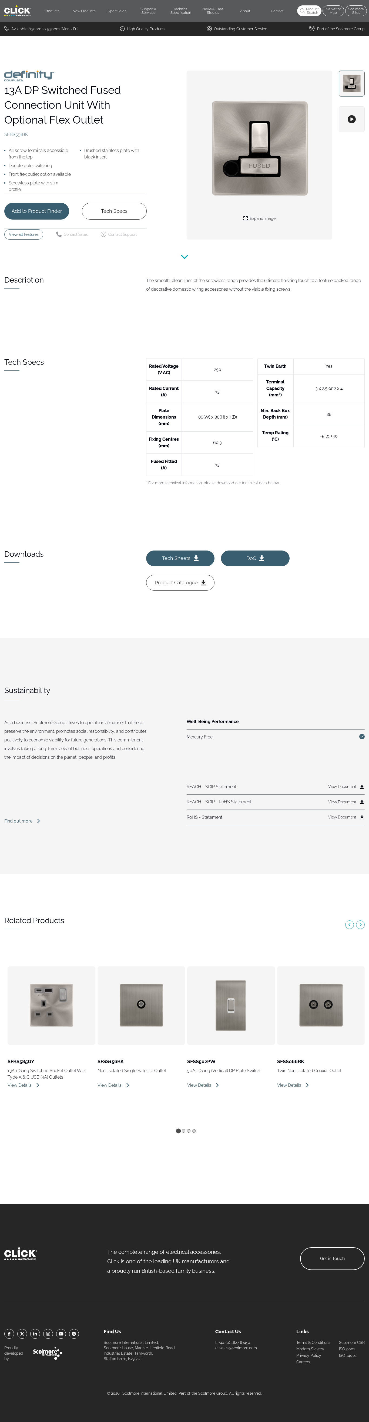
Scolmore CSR (352, 1342)
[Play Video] (352, 119)
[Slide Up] (184, 260)
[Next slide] (360, 924)
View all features (24, 234)
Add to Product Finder (37, 211)
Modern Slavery (310, 1349)
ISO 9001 (347, 1349)
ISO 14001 (348, 1355)
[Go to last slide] (349, 924)
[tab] (178, 1130)
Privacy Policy (308, 1355)
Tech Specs (114, 211)
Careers (303, 1362)
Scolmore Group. (213, 1393)
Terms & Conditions (313, 1342)
